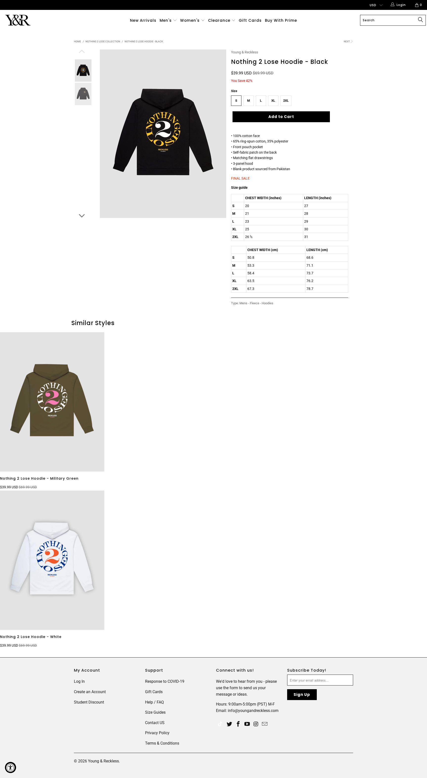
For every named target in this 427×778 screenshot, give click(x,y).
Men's (166, 20)
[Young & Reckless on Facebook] (238, 724)
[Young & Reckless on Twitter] (220, 724)
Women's (190, 20)
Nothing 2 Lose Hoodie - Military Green (52, 402)
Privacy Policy (157, 733)
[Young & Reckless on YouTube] (247, 724)
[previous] (82, 52)
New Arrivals (143, 20)
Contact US (155, 722)
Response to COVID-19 (164, 681)
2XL (286, 100)
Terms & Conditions (162, 743)
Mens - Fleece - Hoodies (256, 303)
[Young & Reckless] (36, 20)
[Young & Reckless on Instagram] (256, 724)
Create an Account (90, 691)
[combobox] (393, 20)
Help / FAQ (154, 702)
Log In (79, 681)
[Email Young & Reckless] (265, 724)
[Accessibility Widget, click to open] (10, 767)
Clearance (220, 20)
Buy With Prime (281, 20)
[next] (82, 215)
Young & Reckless (244, 52)
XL (273, 100)
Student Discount (89, 702)
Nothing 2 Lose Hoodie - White (52, 560)
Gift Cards (250, 20)
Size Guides (155, 712)
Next (347, 41)
